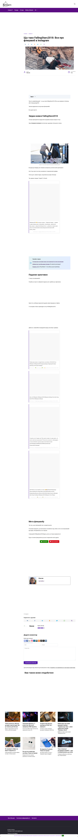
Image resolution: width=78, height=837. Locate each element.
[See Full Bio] (44, 581)
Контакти (34, 818)
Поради (16, 10)
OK (62, 835)
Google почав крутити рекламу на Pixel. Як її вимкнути (46, 725)
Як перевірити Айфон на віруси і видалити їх (11, 749)
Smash (40, 231)
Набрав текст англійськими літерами (41, 264)
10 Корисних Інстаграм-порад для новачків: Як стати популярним (47, 261)
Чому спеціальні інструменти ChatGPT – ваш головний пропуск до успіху (65, 750)
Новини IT (10, 10)
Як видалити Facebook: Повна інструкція (46, 749)
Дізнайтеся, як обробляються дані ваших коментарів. (62, 667)
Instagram (26, 614)
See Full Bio (41, 581)
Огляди (22, 10)
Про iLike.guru (11, 818)
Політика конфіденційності (23, 818)
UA (35, 10)
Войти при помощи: (28, 638)
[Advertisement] (39, 24)
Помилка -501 (35, 266)
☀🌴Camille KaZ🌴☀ (40, 497)
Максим (31, 626)
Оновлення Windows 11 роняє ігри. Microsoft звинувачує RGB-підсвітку (30, 725)
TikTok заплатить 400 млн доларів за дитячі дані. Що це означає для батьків (12, 725)
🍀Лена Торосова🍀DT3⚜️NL (40, 367)
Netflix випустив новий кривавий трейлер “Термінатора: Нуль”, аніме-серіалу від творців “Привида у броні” (65, 727)
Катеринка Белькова (39, 447)
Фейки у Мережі (29, 10)
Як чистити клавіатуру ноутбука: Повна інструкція (30, 752)
